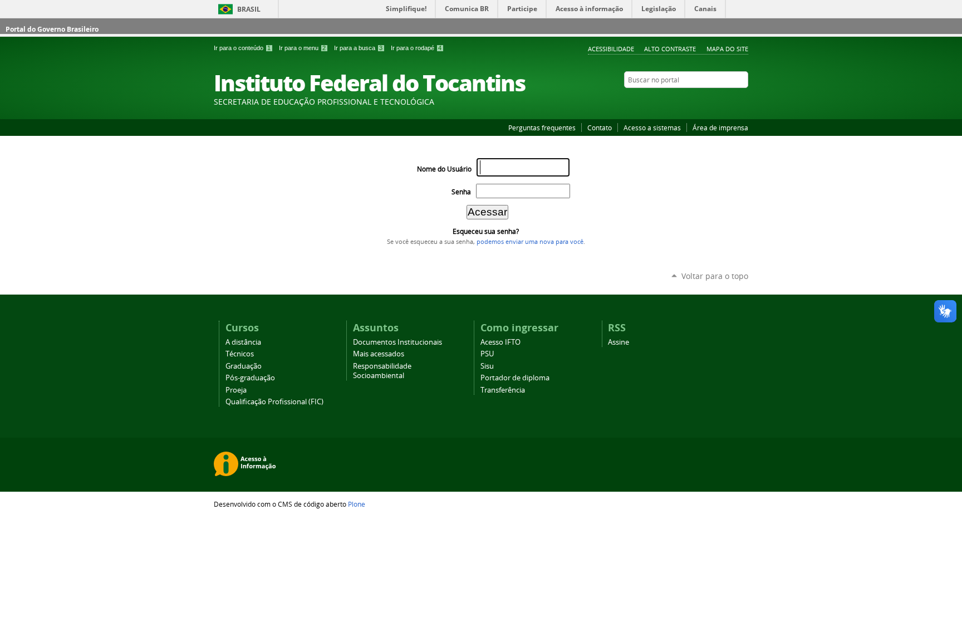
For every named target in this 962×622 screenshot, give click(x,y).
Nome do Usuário (444, 169)
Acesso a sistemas (652, 127)
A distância (243, 342)
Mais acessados (378, 354)
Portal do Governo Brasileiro (52, 29)
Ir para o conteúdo (242, 48)
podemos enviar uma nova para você (530, 242)
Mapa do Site (727, 49)
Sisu (487, 366)
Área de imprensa (720, 127)
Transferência (502, 390)
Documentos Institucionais (397, 342)
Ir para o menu (302, 48)
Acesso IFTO (500, 342)
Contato (599, 127)
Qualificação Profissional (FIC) (274, 401)
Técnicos (239, 354)
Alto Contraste (670, 49)
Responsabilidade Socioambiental (382, 370)
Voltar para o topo (714, 276)
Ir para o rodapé (416, 48)
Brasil (249, 9)
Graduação (243, 366)
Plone (356, 503)
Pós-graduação (250, 378)
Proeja (236, 390)
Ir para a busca (358, 48)
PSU (487, 354)
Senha (461, 192)
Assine (618, 342)
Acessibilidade (611, 49)
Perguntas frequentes (542, 127)
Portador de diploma (514, 378)
